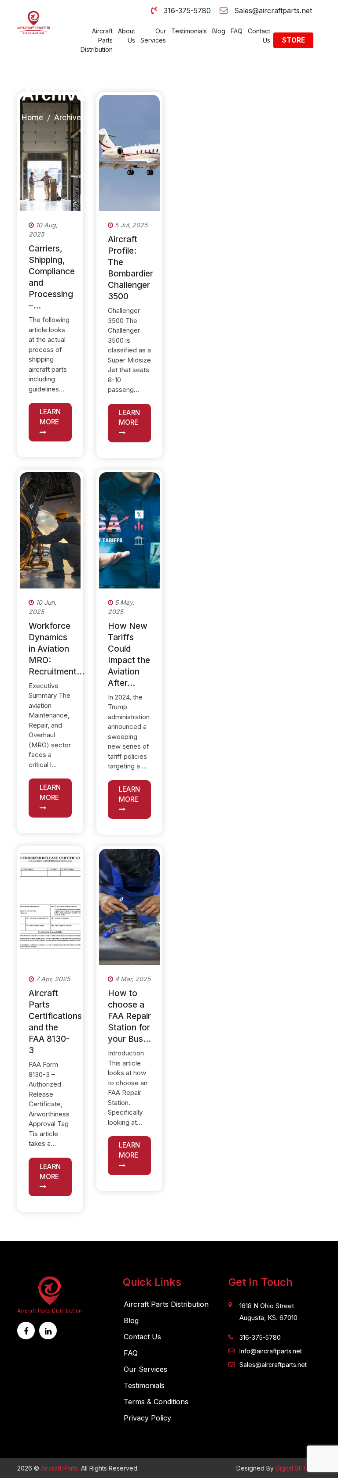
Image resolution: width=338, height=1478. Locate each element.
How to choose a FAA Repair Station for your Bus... (129, 1016)
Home (32, 117)
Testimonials (189, 31)
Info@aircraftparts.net (270, 1351)
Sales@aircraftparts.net (273, 10)
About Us (126, 35)
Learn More (50, 417)
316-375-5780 (187, 10)
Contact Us (259, 35)
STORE (293, 40)
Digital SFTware (298, 1468)
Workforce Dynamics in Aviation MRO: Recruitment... (56, 649)
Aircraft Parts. (60, 1468)
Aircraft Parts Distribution (97, 40)
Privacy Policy (147, 1417)
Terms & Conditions (156, 1401)
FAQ (236, 31)
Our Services (153, 35)
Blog (218, 31)
